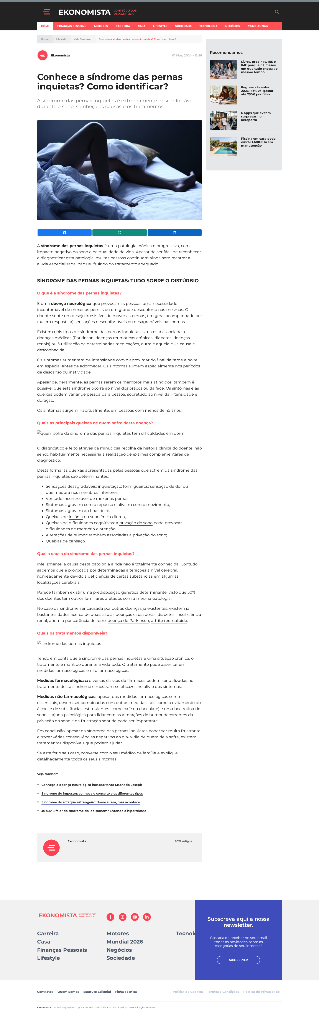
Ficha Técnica (126, 992)
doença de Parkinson (128, 620)
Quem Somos (68, 992)
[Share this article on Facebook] (65, 232)
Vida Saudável (82, 39)
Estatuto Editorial (97, 992)
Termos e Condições (223, 992)
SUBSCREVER (238, 960)
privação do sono (136, 523)
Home (45, 26)
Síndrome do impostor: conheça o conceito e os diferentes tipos (92, 793)
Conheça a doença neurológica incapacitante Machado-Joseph (91, 785)
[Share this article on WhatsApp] (119, 232)
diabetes (166, 614)
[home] (164, 12)
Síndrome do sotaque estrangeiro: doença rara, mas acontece (90, 802)
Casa (141, 26)
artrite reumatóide (169, 620)
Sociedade (183, 26)
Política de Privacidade (261, 992)
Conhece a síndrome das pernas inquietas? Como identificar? (137, 39)
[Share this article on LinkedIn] (175, 232)
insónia (76, 516)
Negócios (232, 26)
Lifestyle (160, 26)
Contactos (45, 992)
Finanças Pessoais (71, 26)
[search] (277, 12)
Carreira (123, 26)
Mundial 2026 (258, 26)
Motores (101, 26)
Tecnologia (208, 26)
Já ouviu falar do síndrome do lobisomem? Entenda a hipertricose (93, 811)
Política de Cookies (188, 992)
